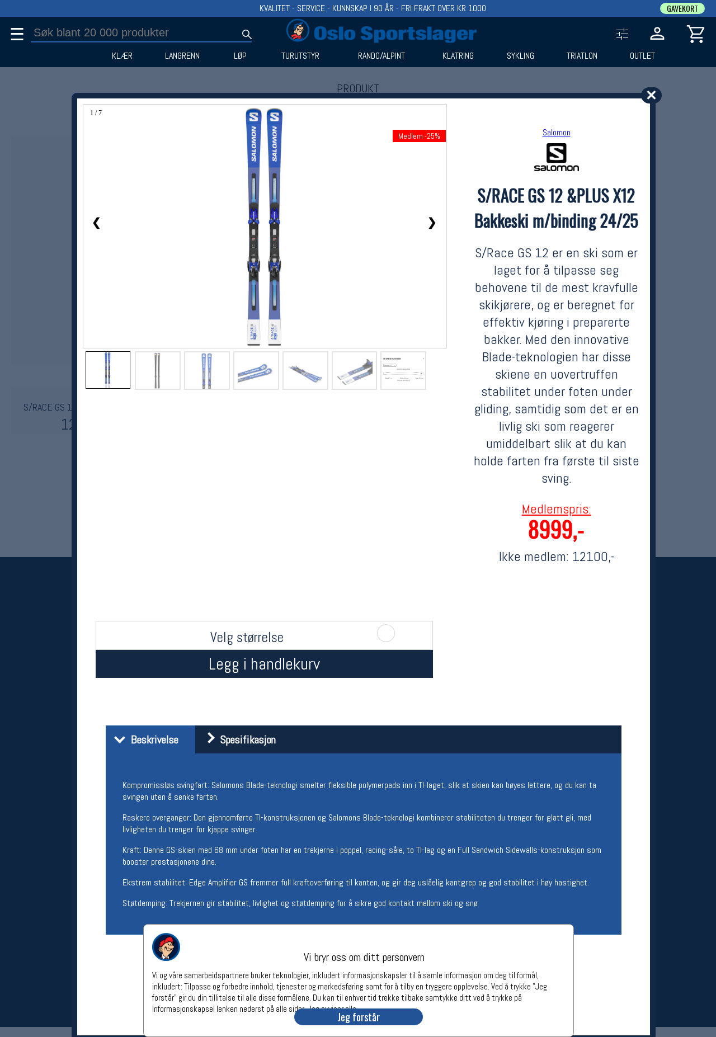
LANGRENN (182, 56)
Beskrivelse (151, 739)
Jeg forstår (358, 1017)
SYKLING (520, 56)
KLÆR (122, 56)
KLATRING (458, 56)
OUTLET (642, 56)
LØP (240, 56)
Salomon (557, 132)
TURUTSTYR (300, 56)
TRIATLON (582, 56)
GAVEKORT (682, 8)
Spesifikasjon (245, 739)
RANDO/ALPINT (381, 56)
